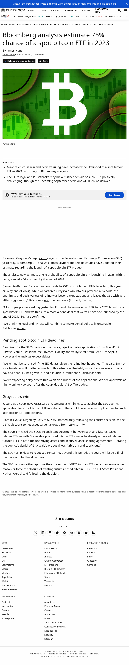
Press (47, 618)
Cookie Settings (78, 654)
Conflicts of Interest (54, 626)
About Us (49, 602)
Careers (48, 610)
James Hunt (14, 50)
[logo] (13, 10)
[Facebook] (57, 533)
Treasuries (49, 581)
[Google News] (86, 533)
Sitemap (48, 639)
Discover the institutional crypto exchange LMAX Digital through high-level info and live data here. (64, 3)
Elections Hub (9, 585)
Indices (48, 556)
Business (6, 552)
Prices (47, 552)
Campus (91, 564)
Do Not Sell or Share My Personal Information (64, 656)
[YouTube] (72, 533)
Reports (91, 552)
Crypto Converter (53, 560)
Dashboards (50, 548)
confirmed (38, 316)
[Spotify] (79, 533)
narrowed (54, 424)
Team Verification (53, 622)
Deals (5, 556)
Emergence (8, 618)
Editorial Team (52, 606)
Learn (90, 556)
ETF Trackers (51, 564)
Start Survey (114, 195)
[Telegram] (64, 533)
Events (5, 610)
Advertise (49, 614)
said (46, 300)
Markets (6, 573)
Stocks (47, 577)
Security (48, 634)
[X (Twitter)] (35, 533)
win (70, 403)
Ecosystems (8, 564)
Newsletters (8, 606)
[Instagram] (50, 533)
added (21, 328)
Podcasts (6, 602)
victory (43, 258)
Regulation (7, 577)
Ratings (48, 585)
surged (27, 420)
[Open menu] (125, 10)
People (5, 614)
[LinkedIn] (43, 533)
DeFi (4, 560)
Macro (5, 569)
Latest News (8, 548)
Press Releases (9, 589)
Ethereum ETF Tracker (56, 573)
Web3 (5, 581)
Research (92, 548)
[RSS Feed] (93, 533)
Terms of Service (57, 654)
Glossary (92, 560)
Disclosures (50, 630)
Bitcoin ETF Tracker (54, 569)
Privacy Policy (37, 654)
